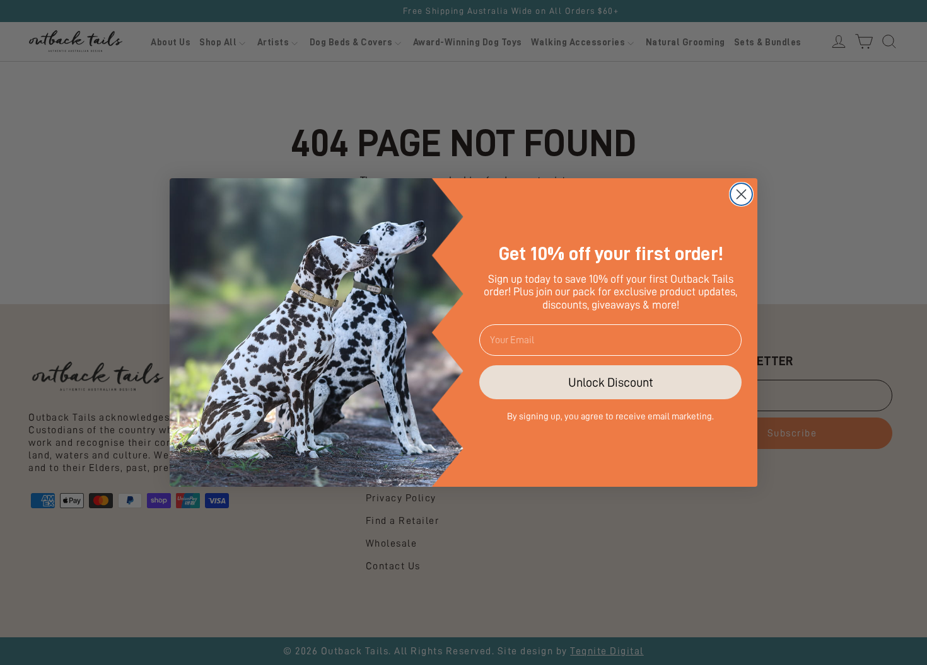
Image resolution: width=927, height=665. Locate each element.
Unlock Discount (610, 382)
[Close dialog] (741, 194)
